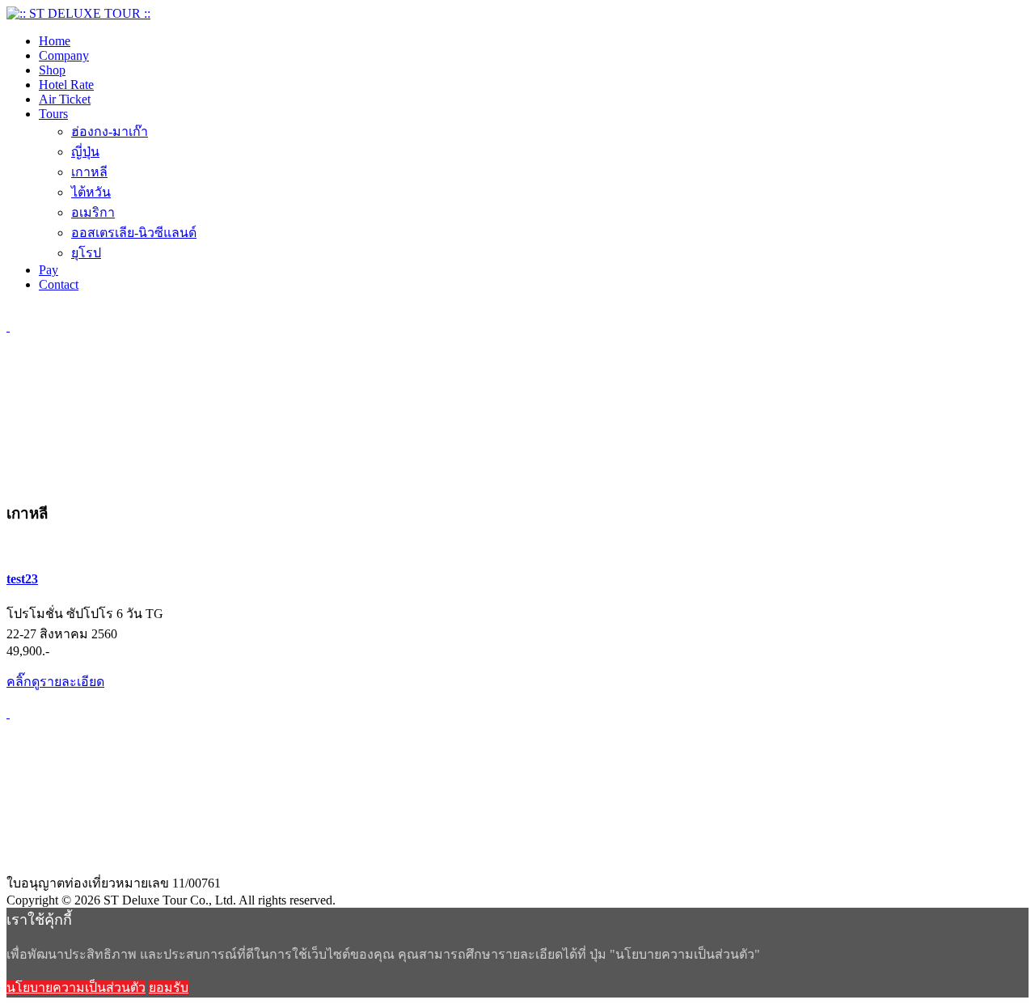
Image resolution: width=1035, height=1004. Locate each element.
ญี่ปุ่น (85, 152)
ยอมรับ (168, 987)
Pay (48, 270)
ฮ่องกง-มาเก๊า (109, 131)
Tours (53, 114)
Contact (58, 284)
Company (64, 55)
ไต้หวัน (91, 192)
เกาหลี (89, 172)
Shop (52, 70)
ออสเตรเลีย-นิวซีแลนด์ (133, 232)
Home (54, 41)
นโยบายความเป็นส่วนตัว (76, 987)
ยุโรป (86, 253)
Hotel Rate (66, 84)
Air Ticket (65, 99)
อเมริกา (93, 212)
